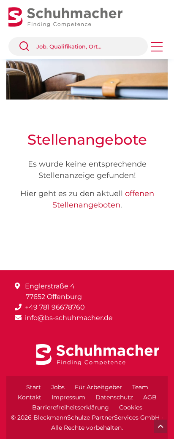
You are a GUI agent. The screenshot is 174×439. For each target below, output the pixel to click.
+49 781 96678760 (55, 307)
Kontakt (29, 397)
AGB (150, 397)
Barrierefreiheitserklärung (70, 407)
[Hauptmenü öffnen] (157, 50)
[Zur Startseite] (71, 16)
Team (140, 387)
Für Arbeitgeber (98, 387)
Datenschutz (114, 397)
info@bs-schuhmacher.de (69, 318)
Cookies (130, 407)
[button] (27, 46)
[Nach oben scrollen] (160, 426)
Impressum (68, 397)
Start (33, 387)
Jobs (58, 387)
